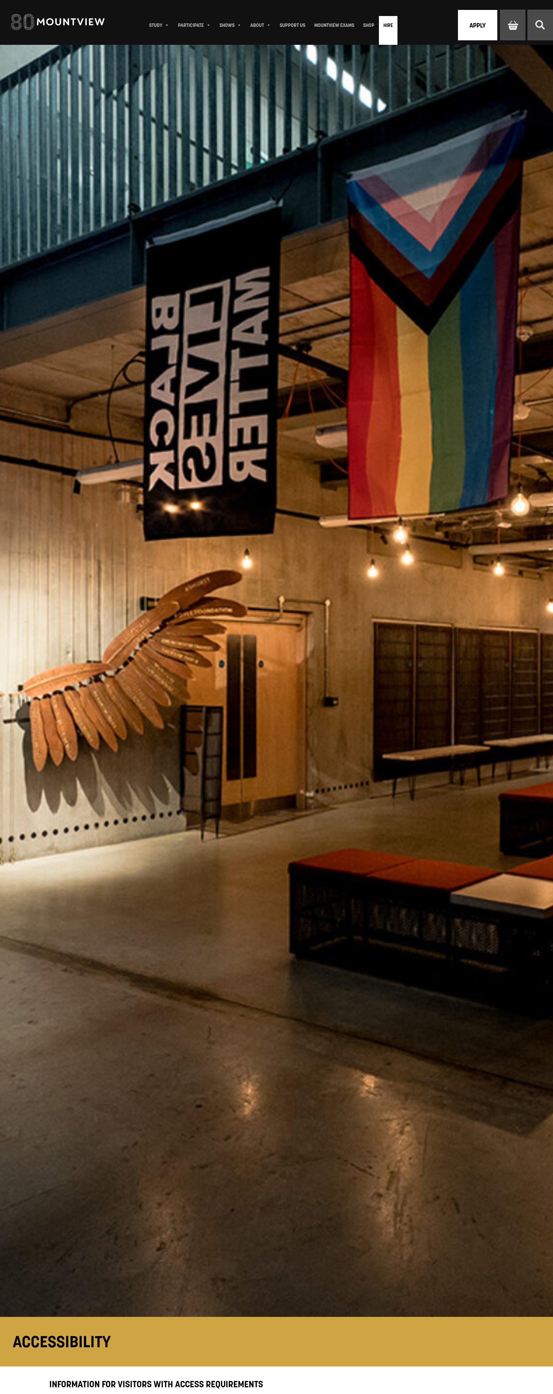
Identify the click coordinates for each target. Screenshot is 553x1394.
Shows (227, 25)
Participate (191, 25)
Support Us (292, 25)
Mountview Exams (334, 25)
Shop (368, 25)
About (257, 25)
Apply (477, 25)
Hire (388, 25)
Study (155, 25)
